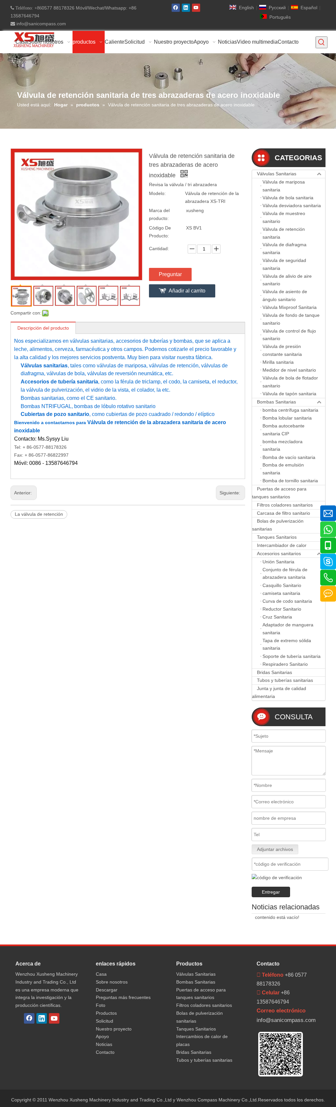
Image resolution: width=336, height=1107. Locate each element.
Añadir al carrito (187, 290)
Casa (101, 974)
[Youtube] (196, 8)
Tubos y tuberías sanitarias (285, 680)
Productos (106, 1013)
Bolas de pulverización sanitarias (278, 525)
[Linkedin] (186, 8)
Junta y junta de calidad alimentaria (279, 692)
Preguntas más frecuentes (123, 997)
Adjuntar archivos (275, 849)
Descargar (106, 989)
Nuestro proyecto (114, 1028)
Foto (100, 1005)
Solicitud (104, 1021)
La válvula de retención (39, 514)
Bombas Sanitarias (276, 401)
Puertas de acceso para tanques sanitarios (279, 492)
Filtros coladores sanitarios (285, 505)
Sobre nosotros (112, 982)
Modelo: (157, 193)
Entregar (271, 892)
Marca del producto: (159, 214)
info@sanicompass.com (40, 23)
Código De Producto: (160, 231)
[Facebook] (176, 8)
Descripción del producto (43, 328)
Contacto (105, 1052)
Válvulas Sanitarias (276, 173)
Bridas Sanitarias (274, 672)
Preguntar (170, 274)
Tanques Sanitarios (277, 537)
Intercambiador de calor (281, 545)
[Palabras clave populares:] (321, 42)
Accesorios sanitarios (279, 553)
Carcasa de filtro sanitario (283, 513)
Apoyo (102, 1036)
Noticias (104, 1044)
